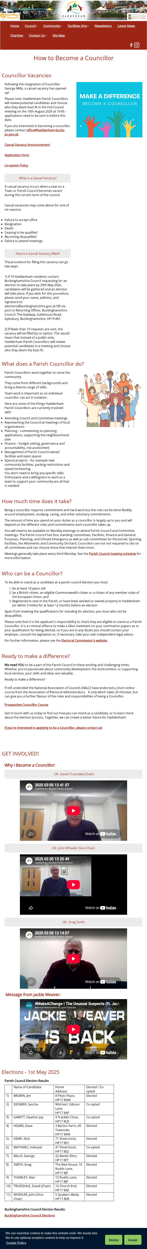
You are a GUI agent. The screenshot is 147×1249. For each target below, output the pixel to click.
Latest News (126, 26)
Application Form (17, 155)
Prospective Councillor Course (26, 705)
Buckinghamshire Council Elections (30, 1215)
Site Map (58, 35)
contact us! (53, 728)
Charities (16, 35)
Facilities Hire (77, 26)
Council (30, 26)
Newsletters (103, 26)
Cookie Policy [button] (16, 1243)
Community (51, 26)
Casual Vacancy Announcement (27, 145)
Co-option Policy (16, 165)
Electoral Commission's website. (84, 640)
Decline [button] (114, 1239)
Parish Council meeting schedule (112, 554)
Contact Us (37, 35)
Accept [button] (132, 1239)
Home (14, 26)
